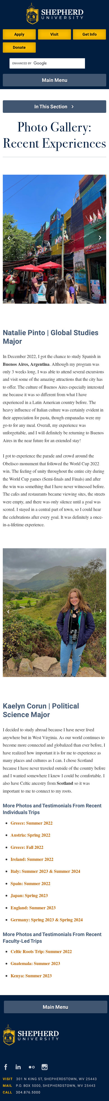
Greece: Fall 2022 (27, 847)
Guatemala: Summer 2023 (35, 963)
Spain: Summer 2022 (30, 883)
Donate (19, 47)
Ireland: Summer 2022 (32, 859)
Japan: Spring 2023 (29, 895)
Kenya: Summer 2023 (31, 975)
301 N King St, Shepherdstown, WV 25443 (56, 1079)
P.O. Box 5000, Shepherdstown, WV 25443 (56, 1086)
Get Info (89, 34)
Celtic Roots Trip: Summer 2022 (41, 951)
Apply (19, 34)
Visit (54, 34)
